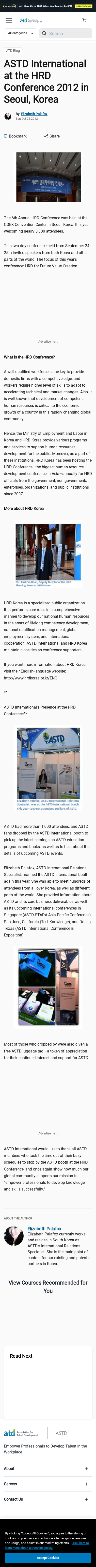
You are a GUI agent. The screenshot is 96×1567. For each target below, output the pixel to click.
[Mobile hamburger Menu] (9, 20)
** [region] (5, 692)
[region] (48, 357)
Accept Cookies (48, 1558)
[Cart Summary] (86, 20)
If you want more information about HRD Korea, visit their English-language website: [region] (45, 671)
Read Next (21, 1356)
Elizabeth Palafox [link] (34, 114)
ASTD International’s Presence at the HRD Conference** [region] (40, 710)
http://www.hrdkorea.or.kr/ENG (30, 678)
